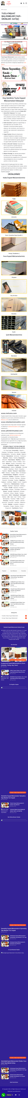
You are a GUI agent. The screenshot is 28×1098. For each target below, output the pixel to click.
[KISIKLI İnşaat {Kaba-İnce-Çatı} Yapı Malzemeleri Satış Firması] (5, 672)
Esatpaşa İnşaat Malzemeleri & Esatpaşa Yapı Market (17, 942)
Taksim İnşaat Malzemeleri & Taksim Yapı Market (17, 803)
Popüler (4, 571)
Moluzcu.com (4, 419)
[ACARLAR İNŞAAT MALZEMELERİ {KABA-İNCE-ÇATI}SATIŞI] (5, 811)
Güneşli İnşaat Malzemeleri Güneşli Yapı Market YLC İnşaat (17, 1075)
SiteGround (23, 1089)
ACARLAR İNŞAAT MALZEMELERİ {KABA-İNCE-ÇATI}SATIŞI (17, 810)
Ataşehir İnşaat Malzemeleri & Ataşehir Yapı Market (17, 548)
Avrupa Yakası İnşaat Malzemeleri (9, 618)
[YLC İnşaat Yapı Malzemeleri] (6, 3)
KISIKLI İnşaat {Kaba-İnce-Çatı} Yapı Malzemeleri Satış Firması (17, 671)
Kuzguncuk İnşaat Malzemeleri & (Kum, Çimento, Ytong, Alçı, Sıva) (13, 664)
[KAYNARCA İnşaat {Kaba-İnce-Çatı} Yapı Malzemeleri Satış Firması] (5, 562)
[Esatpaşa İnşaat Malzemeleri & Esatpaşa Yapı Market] (5, 944)
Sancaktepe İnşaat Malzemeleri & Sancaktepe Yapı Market (18, 535)
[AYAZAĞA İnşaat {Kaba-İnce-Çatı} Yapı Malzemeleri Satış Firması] (5, 556)
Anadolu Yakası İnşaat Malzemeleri (10, 615)
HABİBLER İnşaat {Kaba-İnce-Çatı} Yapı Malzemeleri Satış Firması (17, 542)
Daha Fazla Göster (14, 1082)
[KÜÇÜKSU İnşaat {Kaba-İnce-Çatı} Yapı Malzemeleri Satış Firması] (5, 678)
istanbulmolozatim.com (14, 426)
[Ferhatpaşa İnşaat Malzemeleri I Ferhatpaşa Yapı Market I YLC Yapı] (5, 937)
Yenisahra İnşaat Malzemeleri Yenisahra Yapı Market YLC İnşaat (13, 797)
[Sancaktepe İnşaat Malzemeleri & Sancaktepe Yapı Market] (5, 536)
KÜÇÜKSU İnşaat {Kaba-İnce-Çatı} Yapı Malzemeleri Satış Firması (18, 677)
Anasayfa (4, 9)
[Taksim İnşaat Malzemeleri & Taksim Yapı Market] (5, 805)
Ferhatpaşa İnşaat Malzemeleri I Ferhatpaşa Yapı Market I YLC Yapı (18, 936)
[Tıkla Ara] (3, 1095)
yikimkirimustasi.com (15, 435)
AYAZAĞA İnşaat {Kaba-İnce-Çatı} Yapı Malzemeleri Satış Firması (18, 554)
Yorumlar (23, 571)
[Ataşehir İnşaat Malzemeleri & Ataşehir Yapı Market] (5, 549)
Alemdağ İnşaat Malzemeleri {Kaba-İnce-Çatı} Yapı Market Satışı (14, 1062)
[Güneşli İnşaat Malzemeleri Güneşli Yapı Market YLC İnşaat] (5, 1076)
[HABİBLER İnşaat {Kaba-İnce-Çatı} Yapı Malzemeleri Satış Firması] (5, 542)
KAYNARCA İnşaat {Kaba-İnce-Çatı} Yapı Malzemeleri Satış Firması (17, 562)
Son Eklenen (14, 571)
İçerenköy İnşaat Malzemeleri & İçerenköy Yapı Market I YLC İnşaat (14, 929)
